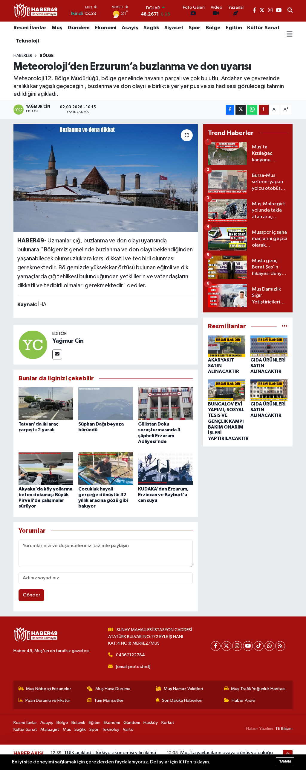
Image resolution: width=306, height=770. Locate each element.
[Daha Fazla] (264, 110)
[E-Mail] (57, 354)
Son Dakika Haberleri (182, 700)
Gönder (31, 595)
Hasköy (150, 722)
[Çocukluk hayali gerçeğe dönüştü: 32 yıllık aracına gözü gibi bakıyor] (105, 468)
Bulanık (78, 722)
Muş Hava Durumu (112, 689)
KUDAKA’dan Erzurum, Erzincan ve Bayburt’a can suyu (163, 495)
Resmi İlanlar (30, 28)
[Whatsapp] (269, 646)
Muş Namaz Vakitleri (183, 689)
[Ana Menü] (290, 34)
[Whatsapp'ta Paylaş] (252, 110)
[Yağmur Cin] (33, 344)
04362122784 (130, 655)
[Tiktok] (259, 646)
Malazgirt (49, 729)
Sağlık (151, 28)
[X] (226, 646)
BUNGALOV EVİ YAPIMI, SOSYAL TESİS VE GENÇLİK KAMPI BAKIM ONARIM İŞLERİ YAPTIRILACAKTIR (228, 421)
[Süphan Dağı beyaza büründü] (105, 403)
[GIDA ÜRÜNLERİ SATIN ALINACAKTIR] (269, 346)
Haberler (22, 56)
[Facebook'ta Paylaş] (230, 110)
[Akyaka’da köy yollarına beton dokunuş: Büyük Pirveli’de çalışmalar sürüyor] (46, 468)
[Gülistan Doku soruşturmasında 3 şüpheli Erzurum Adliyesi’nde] (165, 403)
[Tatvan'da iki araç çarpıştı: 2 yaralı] (46, 403)
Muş (57, 28)
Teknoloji (27, 41)
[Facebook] (216, 646)
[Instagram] (237, 646)
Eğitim (234, 28)
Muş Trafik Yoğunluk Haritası (258, 689)
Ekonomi (106, 28)
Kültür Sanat (263, 28)
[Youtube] (248, 646)
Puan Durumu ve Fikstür (47, 700)
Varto (128, 729)
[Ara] (290, 11)
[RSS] (280, 646)
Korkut (167, 722)
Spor (195, 28)
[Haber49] (35, 10)
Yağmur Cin (68, 341)
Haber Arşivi (243, 700)
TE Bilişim (284, 728)
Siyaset (173, 28)
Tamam (285, 761)
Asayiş (130, 28)
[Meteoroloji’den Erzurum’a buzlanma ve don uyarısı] (105, 178)
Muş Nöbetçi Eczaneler (48, 689)
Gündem (79, 28)
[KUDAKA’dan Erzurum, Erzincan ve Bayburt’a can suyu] (165, 468)
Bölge (213, 28)
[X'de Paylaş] (240, 110)
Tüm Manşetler (108, 700)
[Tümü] (284, 326)
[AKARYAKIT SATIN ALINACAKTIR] (226, 346)
